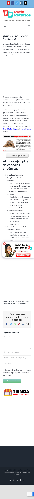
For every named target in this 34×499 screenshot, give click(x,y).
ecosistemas (26, 129)
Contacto (17, 474)
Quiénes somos (24, 472)
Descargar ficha (18, 155)
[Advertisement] (17, 75)
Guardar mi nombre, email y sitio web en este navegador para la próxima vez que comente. (17, 372)
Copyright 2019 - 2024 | (10, 470)
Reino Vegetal (11, 304)
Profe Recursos (9, 301)
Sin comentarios (21, 304)
